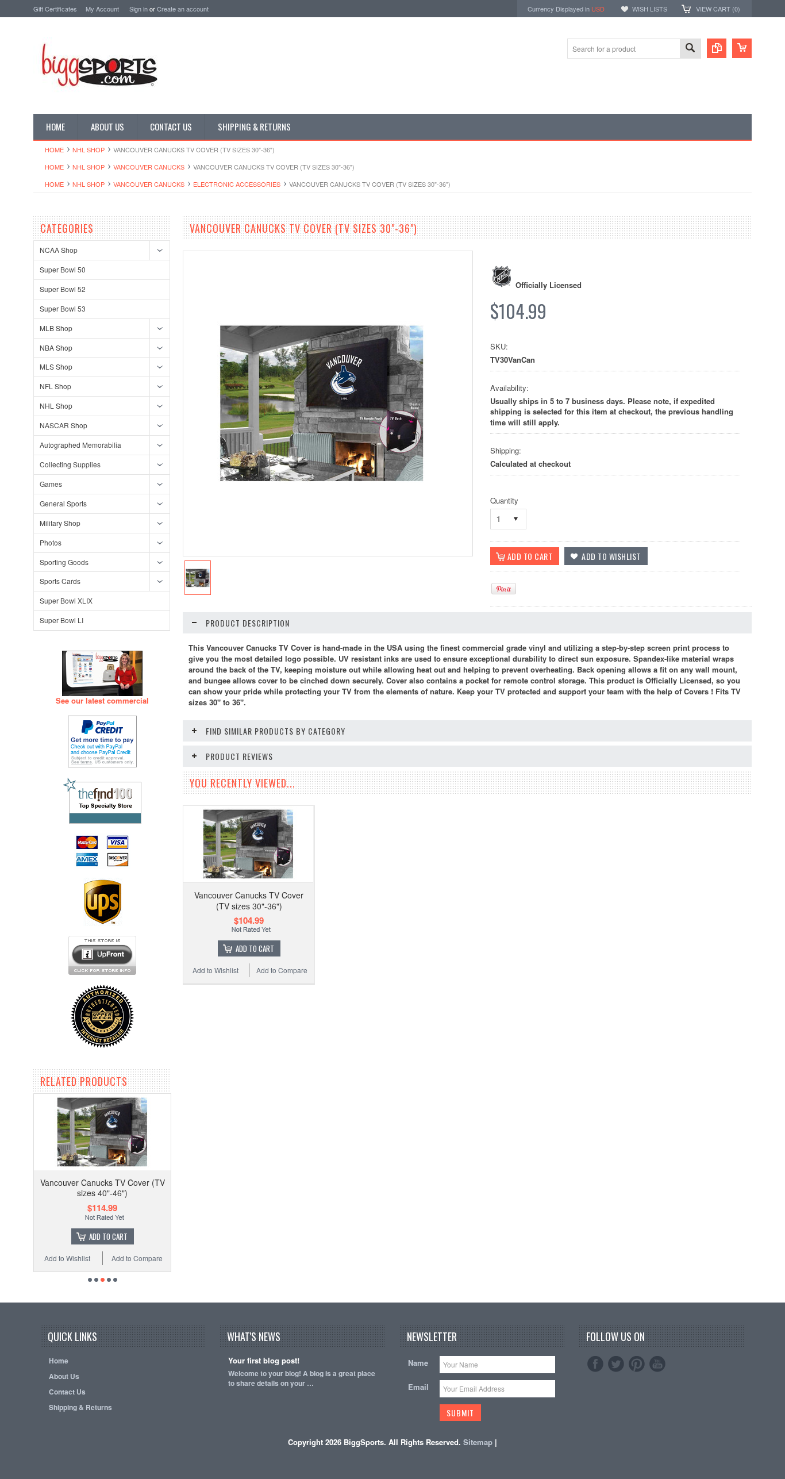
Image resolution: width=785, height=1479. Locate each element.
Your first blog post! (263, 1361)
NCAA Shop (59, 250)
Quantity (504, 500)
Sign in (138, 8)
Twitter (616, 1364)
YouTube (657, 1364)
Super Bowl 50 (63, 269)
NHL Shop (88, 149)
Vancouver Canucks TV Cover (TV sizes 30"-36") (248, 900)
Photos (50, 542)
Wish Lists (649, 8)
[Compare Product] (716, 48)
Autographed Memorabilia (80, 445)
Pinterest (637, 1364)
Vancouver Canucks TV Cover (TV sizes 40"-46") (102, 1187)
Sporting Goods (64, 562)
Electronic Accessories (236, 184)
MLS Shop (56, 366)
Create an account (183, 8)
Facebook (595, 1364)
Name (418, 1362)
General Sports (63, 503)
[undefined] (322, 487)
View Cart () (718, 8)
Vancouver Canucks (148, 166)
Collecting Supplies (70, 464)
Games (51, 484)
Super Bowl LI (61, 620)
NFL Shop (55, 386)
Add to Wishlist (67, 1258)
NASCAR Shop (63, 425)
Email (418, 1386)
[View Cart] (742, 48)
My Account (102, 8)
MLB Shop (56, 328)
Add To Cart (108, 1236)
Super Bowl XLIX (66, 600)
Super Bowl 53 (63, 308)
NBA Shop (56, 347)
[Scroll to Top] (34, 1286)
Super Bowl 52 (63, 289)
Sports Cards (60, 581)
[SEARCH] (690, 49)
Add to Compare (137, 1258)
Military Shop (60, 523)
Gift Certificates (55, 8)
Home (54, 149)
